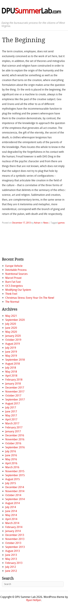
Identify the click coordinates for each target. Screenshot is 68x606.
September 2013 (15, 547)
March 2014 (12, 523)
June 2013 (11, 555)
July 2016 (10, 451)
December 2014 (14, 487)
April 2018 (11, 375)
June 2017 (11, 411)
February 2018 (13, 379)
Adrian (37, 222)
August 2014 (12, 503)
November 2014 (14, 491)
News (46, 222)
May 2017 (11, 415)
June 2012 (11, 570)
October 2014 (13, 495)
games (61, 222)
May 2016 (11, 459)
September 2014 (15, 499)
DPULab (31, 10)
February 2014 (13, 527)
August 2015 (12, 479)
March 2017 (12, 423)
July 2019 (10, 347)
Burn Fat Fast (13, 281)
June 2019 (11, 351)
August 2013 (12, 551)
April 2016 (11, 463)
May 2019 (11, 355)
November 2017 (14, 391)
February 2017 (13, 427)
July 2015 (10, 483)
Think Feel (11, 293)
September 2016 (15, 447)
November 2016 (14, 439)
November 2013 (14, 539)
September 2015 (15, 475)
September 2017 (15, 399)
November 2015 (14, 471)
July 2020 (10, 323)
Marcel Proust (13, 277)
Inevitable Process (16, 269)
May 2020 (11, 331)
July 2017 (10, 407)
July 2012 (10, 566)
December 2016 (14, 435)
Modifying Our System (18, 289)
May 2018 (11, 371)
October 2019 (13, 339)
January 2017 (13, 431)
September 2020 (15, 319)
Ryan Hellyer (33, 600)
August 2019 (12, 343)
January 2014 (13, 531)
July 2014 (10, 507)
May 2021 (11, 315)
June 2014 (11, 511)
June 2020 (11, 327)
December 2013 (14, 535)
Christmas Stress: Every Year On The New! (29, 297)
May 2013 (11, 559)
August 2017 (12, 403)
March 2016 (12, 467)
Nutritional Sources (16, 273)
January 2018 (13, 383)
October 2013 (13, 543)
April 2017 (11, 419)
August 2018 (12, 363)
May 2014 (11, 515)
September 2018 (15, 359)
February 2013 (13, 562)
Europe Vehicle (14, 265)
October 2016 (13, 443)
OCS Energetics (14, 285)
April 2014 (11, 519)
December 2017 (14, 387)
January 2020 (13, 335)
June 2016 (11, 455)
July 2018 (10, 367)
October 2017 (13, 395)
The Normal (12, 301)
